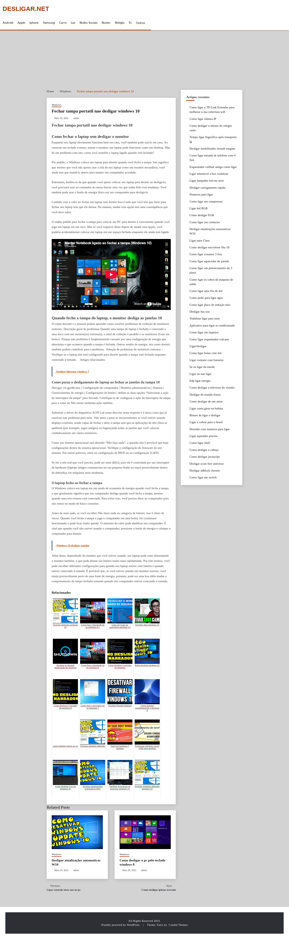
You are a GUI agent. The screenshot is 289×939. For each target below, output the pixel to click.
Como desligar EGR (201, 215)
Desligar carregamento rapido (207, 187)
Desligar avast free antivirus (206, 463)
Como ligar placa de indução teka (209, 304)
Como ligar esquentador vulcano (209, 339)
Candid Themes (178, 924)
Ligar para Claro (199, 240)
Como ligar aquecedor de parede (209, 261)
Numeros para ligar (201, 194)
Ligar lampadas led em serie (206, 180)
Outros (140, 23)
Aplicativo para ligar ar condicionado (212, 325)
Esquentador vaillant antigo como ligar (213, 167)
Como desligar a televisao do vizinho (212, 387)
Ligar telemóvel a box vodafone (208, 173)
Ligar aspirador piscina (203, 436)
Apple (21, 22)
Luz (73, 22)
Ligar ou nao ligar (200, 374)
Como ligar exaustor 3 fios (205, 254)
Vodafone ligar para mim (204, 318)
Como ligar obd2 (199, 442)
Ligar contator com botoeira (206, 360)
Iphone (34, 22)
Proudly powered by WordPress (120, 924)
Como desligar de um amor (206, 401)
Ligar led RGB (198, 208)
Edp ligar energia (199, 380)
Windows (56, 104)
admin (76, 118)
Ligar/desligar (197, 346)
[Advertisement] (144, 55)
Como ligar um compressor (206, 201)
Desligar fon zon (199, 311)
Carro (63, 22)
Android (8, 22)
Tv (130, 22)
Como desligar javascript (204, 456)
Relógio (119, 22)
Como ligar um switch (203, 477)
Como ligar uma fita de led (205, 291)
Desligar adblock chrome (204, 470)
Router (106, 22)
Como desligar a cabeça (203, 449)
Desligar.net (26, 9)
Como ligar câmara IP (202, 119)
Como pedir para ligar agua (206, 297)
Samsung (49, 22)
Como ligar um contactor (204, 222)
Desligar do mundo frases (205, 394)
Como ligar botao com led (205, 353)
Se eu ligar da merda (202, 367)
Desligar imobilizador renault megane (212, 148)
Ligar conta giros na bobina (206, 408)
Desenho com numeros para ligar (209, 429)
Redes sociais (89, 22)
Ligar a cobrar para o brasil (206, 422)
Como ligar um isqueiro (203, 332)
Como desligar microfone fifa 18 (209, 247)
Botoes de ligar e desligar (204, 415)
